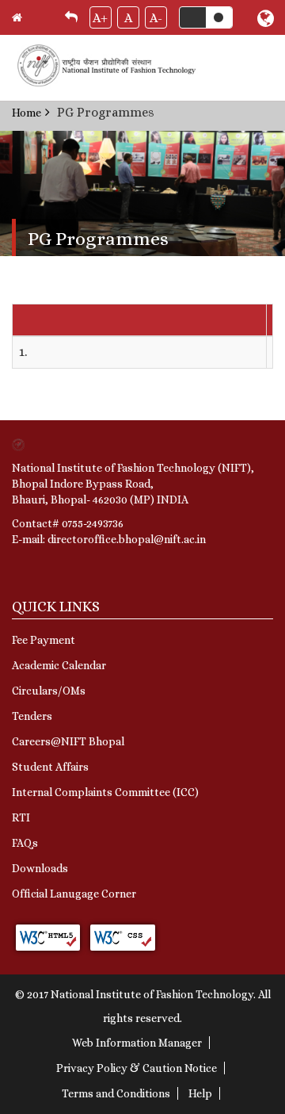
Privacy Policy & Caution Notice (136, 1068)
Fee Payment (43, 640)
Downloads (40, 868)
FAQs (25, 842)
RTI (21, 817)
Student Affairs (50, 766)
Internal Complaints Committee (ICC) (105, 792)
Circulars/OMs (49, 690)
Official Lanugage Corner (74, 893)
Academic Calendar (59, 665)
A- (156, 17)
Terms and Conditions (116, 1093)
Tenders (32, 716)
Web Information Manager (137, 1042)
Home (26, 112)
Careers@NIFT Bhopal (68, 741)
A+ (100, 17)
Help (200, 1093)
